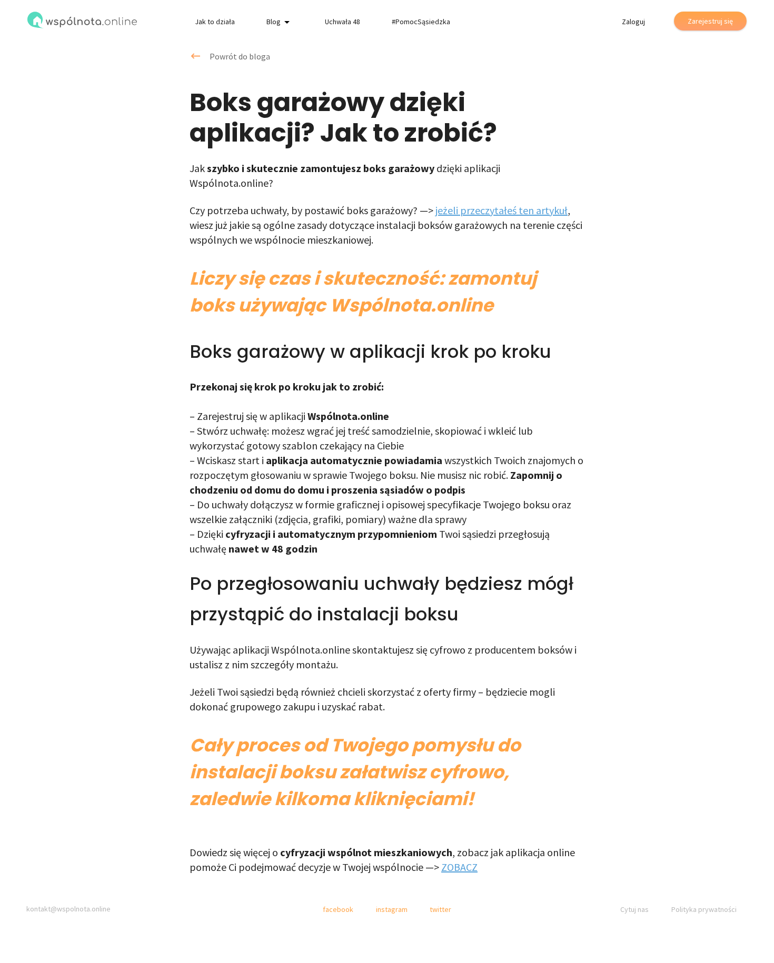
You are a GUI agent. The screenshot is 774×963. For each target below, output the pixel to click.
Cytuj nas (634, 909)
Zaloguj (633, 21)
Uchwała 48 (342, 21)
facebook (338, 909)
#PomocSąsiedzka (421, 21)
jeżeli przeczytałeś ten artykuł (501, 210)
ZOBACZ (459, 867)
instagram (392, 909)
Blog (273, 21)
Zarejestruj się (710, 21)
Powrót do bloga (240, 56)
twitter (440, 909)
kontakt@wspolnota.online (68, 909)
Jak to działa (215, 21)
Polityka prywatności (704, 909)
